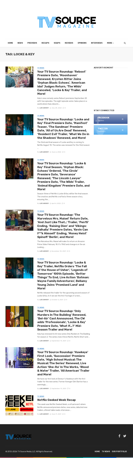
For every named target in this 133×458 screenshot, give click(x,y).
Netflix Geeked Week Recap (56, 400)
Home (10, 43)
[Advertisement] (111, 88)
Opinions (82, 43)
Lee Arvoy (44, 108)
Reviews (69, 43)
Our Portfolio (119, 451)
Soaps (57, 43)
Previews (32, 43)
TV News (40, 68)
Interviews (96, 43)
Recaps (45, 43)
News (20, 43)
